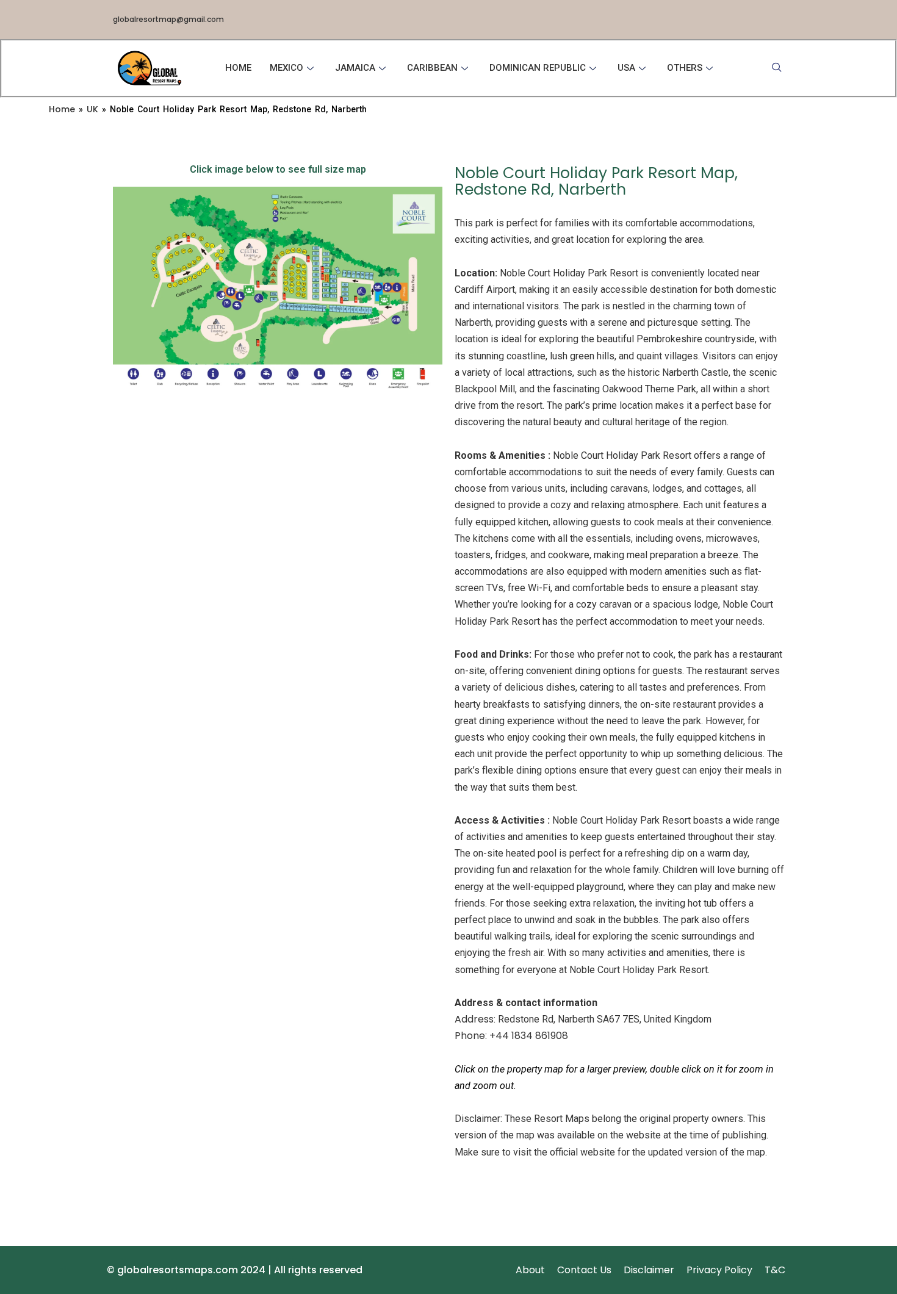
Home (238, 67)
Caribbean (432, 67)
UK (92, 109)
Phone (470, 1036)
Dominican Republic (537, 67)
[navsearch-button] (777, 68)
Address (474, 1019)
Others (684, 67)
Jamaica (355, 67)
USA (626, 67)
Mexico (286, 67)
